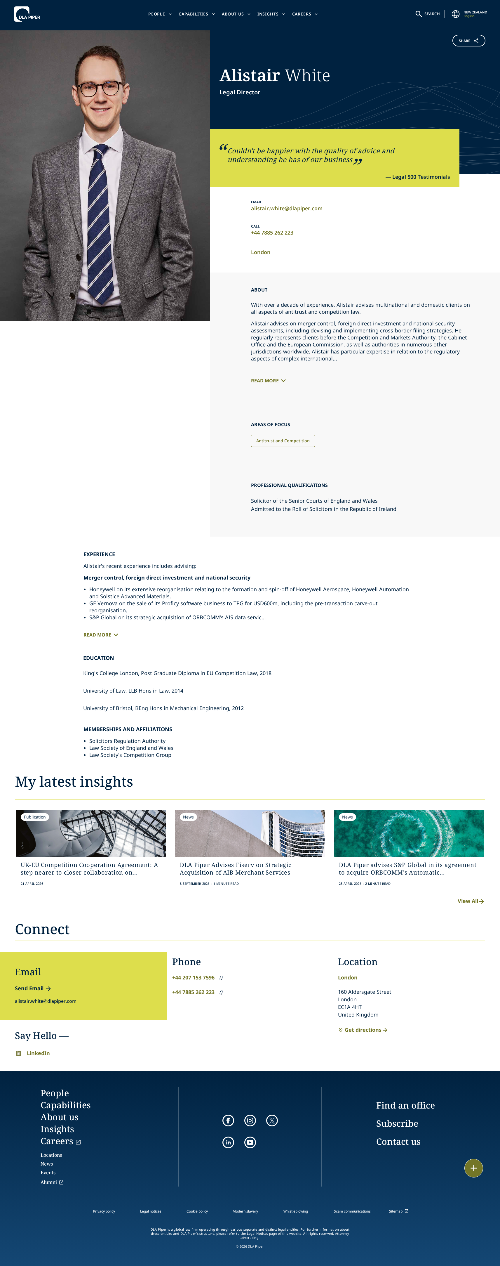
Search (432, 13)
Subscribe (397, 1123)
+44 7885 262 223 (272, 232)
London (261, 252)
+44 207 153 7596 (193, 977)
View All (468, 900)
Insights (268, 14)
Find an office (405, 1105)
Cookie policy (197, 1211)
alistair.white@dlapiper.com (287, 208)
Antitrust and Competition (283, 440)
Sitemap (396, 1211)
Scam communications (352, 1211)
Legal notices (150, 1211)
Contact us (398, 1141)
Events (48, 1172)
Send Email (29, 988)
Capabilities (193, 14)
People (156, 14)
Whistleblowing (295, 1211)
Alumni (49, 1182)
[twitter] (272, 1120)
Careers (301, 14)
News (47, 1164)
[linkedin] (228, 1142)
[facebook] (228, 1120)
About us (233, 14)
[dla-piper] (28, 14)
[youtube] (250, 1142)
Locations (51, 1155)
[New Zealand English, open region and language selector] (456, 14)
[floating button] (473, 1168)
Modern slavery (245, 1211)
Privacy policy (104, 1211)
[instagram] (250, 1120)
